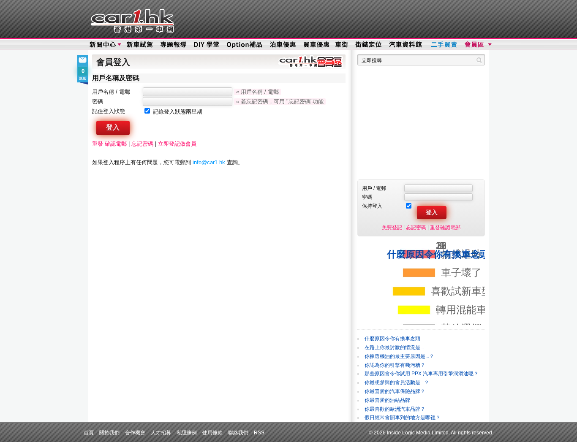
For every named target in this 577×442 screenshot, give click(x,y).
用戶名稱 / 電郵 (111, 92)
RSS (259, 432)
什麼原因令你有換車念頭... (394, 339)
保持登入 (372, 206)
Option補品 (245, 45)
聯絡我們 (238, 432)
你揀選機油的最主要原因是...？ (399, 356)
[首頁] (131, 19)
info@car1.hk (209, 162)
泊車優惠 (283, 45)
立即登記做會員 (177, 144)
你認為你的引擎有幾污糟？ (395, 365)
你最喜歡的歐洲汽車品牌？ (395, 409)
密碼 (97, 101)
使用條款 (212, 432)
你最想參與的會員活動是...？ (397, 382)
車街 (341, 45)
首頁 (89, 432)
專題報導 (174, 45)
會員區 (477, 45)
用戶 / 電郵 (374, 188)
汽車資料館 (406, 45)
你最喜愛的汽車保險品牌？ (395, 391)
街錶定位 (368, 45)
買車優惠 (316, 45)
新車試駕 (140, 45)
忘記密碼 (142, 144)
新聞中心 (103, 45)
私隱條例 (187, 432)
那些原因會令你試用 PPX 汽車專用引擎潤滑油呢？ (422, 374)
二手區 (443, 45)
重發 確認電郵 (109, 144)
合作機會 (135, 432)
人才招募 (161, 432)
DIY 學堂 (207, 45)
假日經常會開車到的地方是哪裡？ (403, 417)
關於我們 (109, 432)
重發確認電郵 (445, 227)
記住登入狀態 (108, 111)
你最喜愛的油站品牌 (387, 400)
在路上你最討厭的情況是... (394, 347)
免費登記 (392, 227)
